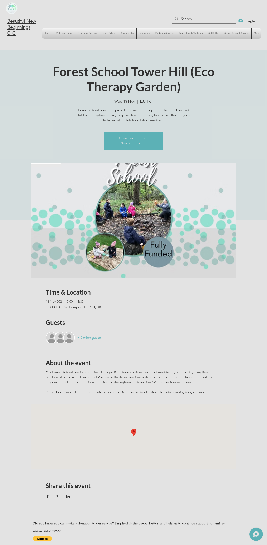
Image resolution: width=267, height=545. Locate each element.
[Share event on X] (58, 496)
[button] (42, 538)
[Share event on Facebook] (48, 496)
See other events (133, 143)
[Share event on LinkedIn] (68, 496)
